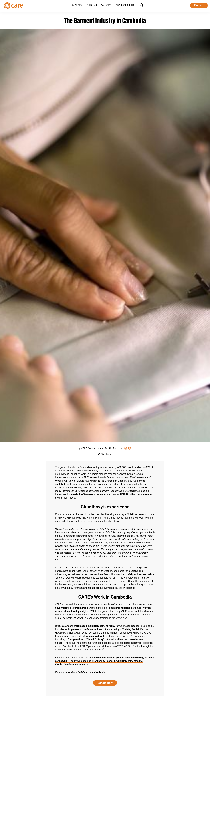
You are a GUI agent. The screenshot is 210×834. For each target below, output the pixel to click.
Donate (198, 5)
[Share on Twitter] (129, 448)
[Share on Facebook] (125, 448)
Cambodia (99, 672)
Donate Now (105, 682)
